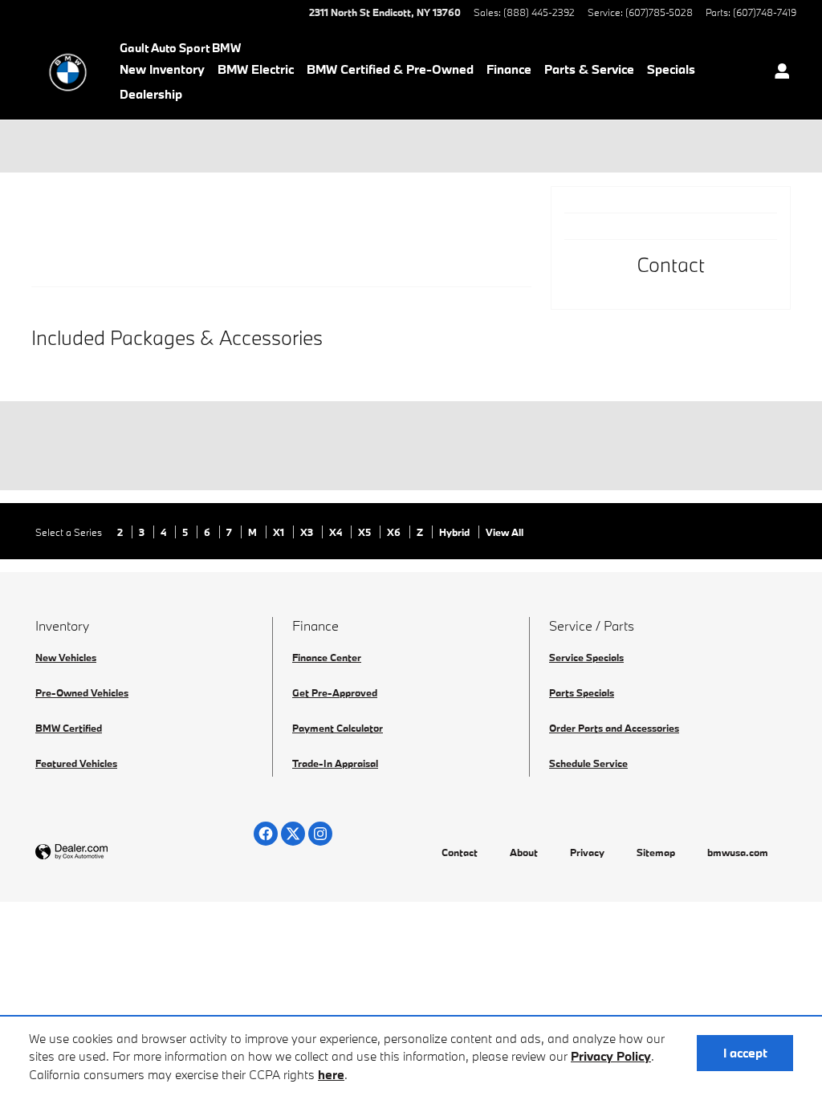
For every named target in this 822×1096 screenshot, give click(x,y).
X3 (307, 532)
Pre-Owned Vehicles (81, 692)
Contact (460, 852)
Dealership (151, 94)
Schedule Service (588, 763)
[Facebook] (266, 834)
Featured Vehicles (76, 763)
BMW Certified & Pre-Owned (390, 69)
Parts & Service (589, 69)
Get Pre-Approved (334, 692)
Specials (671, 69)
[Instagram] (320, 834)
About (524, 852)
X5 (365, 532)
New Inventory (162, 69)
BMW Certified (68, 727)
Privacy (587, 852)
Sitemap (656, 852)
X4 (336, 532)
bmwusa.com (737, 852)
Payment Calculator (337, 727)
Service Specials (586, 657)
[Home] (68, 72)
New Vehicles (65, 657)
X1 (280, 532)
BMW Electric (256, 69)
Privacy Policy (611, 1056)
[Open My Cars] (777, 72)
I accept (745, 1053)
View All (504, 532)
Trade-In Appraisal (335, 763)
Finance (508, 69)
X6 (395, 532)
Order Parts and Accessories (614, 727)
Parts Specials (581, 692)
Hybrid (455, 532)
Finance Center (326, 657)
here (331, 1074)
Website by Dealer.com (110, 852)
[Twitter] (293, 834)
